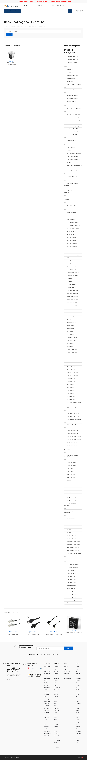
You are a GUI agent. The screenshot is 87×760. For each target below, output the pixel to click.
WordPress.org (67, 678)
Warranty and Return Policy (78, 738)
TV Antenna (57, 740)
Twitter (40, 654)
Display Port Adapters (72, 337)
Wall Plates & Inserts (71, 228)
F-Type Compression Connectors (70, 504)
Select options (13, 638)
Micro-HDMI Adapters (72, 524)
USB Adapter (57, 742)
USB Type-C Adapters (72, 600)
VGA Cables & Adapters (72, 222)
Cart (77, 671)
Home (25, 5)
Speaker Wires (57, 735)
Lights (55, 717)
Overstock (69, 150)
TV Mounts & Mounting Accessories (70, 213)
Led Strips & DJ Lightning (73, 126)
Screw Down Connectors (72, 290)
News (55, 722)
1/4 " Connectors (70, 231)
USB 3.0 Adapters (71, 594)
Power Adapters (70, 361)
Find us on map (12, 680)
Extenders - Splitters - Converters (70, 102)
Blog (46, 5)
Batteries (69, 69)
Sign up (68, 648)
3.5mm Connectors (71, 243)
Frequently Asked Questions (78, 687)
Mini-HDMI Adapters (71, 530)
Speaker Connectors (71, 296)
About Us (39, 5)
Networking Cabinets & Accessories (70, 141)
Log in (65, 669)
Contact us (60, 5)
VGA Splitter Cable (71, 462)
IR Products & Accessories (73, 120)
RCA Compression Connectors (74, 553)
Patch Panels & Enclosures (73, 153)
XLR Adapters (70, 396)
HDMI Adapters (70, 355)
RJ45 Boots (69, 278)
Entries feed (67, 671)
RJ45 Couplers (70, 378)
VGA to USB (69, 480)
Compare (78, 676)
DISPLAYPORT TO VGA (72, 442)
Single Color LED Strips (72, 547)
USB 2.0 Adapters (71, 588)
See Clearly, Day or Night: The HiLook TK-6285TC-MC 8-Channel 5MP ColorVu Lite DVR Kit (47, 705)
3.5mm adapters (70, 325)
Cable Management (71, 75)
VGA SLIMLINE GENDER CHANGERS (71, 448)
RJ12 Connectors (71, 576)
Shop (77, 724)
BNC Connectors (70, 249)
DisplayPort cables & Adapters (74, 84)
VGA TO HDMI (70, 474)
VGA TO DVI (69, 468)
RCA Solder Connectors (72, 564)
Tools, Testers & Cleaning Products (71, 184)
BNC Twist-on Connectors (73, 436)
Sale (32, 5)
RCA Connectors (70, 266)
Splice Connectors (71, 302)
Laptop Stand (57, 710)
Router (68, 162)
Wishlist (78, 742)
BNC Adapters (70, 331)
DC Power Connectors (72, 255)
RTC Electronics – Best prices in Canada (24, 1)
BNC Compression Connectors (74, 402)
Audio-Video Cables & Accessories (70, 63)
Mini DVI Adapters (71, 497)
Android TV (56, 671)
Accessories (57, 666)
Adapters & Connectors (72, 56)
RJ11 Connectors (70, 570)
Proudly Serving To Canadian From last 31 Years (61, 1)
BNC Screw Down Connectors (74, 419)
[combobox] (45, 11)
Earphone (56, 696)
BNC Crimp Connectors (72, 413)
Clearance (69, 81)
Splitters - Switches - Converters (70, 177)
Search (9, 34)
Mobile (55, 719)
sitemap (78, 726)
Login (77, 694)
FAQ (53, 5)
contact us (78, 678)
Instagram (55, 654)
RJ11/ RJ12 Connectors (72, 272)
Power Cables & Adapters (73, 156)
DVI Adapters (70, 343)
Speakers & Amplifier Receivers (74, 170)
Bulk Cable (69, 72)
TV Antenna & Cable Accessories (70, 198)
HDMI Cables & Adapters (72, 114)
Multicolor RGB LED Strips (73, 541)
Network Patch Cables (72, 131)
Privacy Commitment (78, 704)
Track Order (78, 733)
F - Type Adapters (71, 349)
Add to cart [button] (11, 68)
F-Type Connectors (71, 261)
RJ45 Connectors (71, 284)
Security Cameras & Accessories (74, 165)
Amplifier (56, 669)
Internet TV (56, 708)
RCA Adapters (70, 366)
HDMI (55, 703)
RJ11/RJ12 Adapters (71, 372)
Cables (55, 685)
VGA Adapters (70, 390)
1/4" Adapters (70, 314)
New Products (70, 147)
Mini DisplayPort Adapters (73, 535)
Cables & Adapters (71, 78)
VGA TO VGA (70, 486)
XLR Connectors (70, 308)
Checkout (78, 673)
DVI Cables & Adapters (72, 95)
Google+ (48, 654)
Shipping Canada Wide (42, 1)
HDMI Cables (57, 706)
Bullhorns (56, 682)
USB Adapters (70, 384)
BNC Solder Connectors (72, 430)
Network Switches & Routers (73, 134)
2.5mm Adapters (70, 319)
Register (66, 666)
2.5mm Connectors (71, 237)
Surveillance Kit (57, 738)
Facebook (32, 654)
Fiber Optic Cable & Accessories (74, 108)
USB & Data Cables (71, 219)
